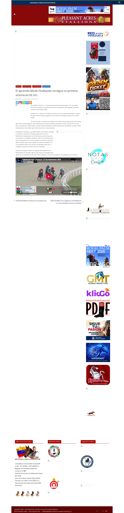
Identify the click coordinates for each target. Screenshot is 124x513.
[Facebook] (27, 102)
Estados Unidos (27, 86)
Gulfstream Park (37, 86)
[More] (30, 102)
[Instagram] (20, 102)
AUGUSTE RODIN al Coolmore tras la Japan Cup (31, 201)
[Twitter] (17, 102)
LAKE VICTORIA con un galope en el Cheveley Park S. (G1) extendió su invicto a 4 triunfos (65, 202)
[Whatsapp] (23, 102)
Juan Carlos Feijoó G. (34, 99)
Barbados (18, 86)
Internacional (46, 86)
